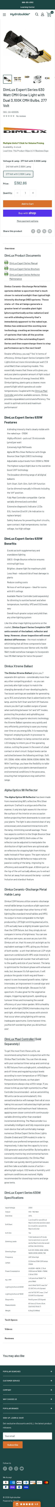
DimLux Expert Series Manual (23, 263)
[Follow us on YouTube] (22, 1469)
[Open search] (36, 14)
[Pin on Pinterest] (39, 231)
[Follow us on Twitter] (11, 1469)
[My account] (42, 14)
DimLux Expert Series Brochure (24, 269)
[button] (27, 1504)
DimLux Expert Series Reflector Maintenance (24, 274)
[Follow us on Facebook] (5, 1469)
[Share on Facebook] (33, 231)
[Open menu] (4, 14)
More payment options (27, 221)
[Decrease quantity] (17, 193)
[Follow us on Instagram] (16, 1469)
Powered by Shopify (11, 1501)
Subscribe (12, 1444)
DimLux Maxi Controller (19, 1039)
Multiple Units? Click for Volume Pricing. (23, 143)
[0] (49, 14)
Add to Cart (28, 203)
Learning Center (27, 7)
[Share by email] (50, 231)
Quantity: (7, 193)
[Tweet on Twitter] (44, 231)
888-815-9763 (27, 2)
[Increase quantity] (33, 193)
